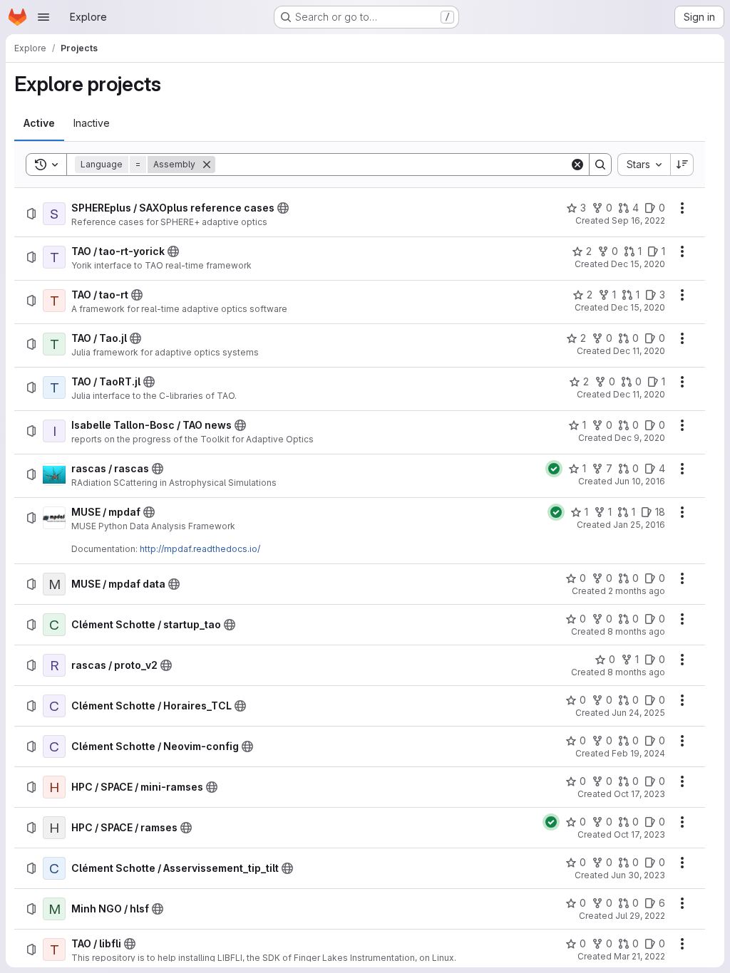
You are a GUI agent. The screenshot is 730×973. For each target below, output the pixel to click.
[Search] (600, 164)
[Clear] (577, 164)
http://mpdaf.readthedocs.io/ (200, 548)
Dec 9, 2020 (640, 437)
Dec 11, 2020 (639, 350)
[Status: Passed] (553, 468)
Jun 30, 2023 (638, 875)
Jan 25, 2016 (639, 524)
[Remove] (206, 164)
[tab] (39, 123)
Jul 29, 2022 (640, 915)
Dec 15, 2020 (638, 264)
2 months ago (636, 591)
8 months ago (636, 631)
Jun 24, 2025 (638, 712)
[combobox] (643, 164)
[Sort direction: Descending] (682, 164)
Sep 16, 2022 (638, 220)
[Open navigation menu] (43, 17)
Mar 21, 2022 (639, 956)
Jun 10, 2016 (640, 481)
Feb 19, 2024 (638, 753)
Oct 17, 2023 (639, 794)
